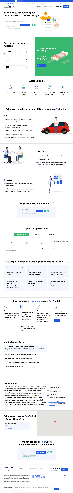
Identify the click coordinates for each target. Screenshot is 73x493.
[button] (55, 422)
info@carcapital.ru (8, 428)
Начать (39, 211)
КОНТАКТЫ (33, 3)
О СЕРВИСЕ (17, 3)
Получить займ (25, 24)
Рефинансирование (48, 6)
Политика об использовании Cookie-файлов (38, 477)
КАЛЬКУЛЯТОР (27, 3)
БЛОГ (22, 3)
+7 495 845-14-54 (8, 426)
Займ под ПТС (40, 6)
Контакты (41, 468)
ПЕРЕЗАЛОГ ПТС (21, 468)
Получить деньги (41, 65)
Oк (56, 488)
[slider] (4, 53)
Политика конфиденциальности (36, 475)
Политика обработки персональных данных (38, 476)
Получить (57, 320)
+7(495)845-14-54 (58, 6)
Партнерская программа (41, 3)
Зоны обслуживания (33, 468)
